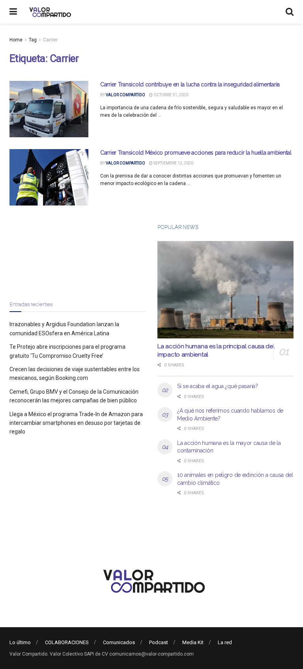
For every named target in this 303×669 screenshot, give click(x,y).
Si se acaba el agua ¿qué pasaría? (217, 386)
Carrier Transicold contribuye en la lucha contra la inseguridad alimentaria (190, 84)
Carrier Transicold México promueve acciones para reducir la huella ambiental (196, 152)
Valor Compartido (125, 95)
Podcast (158, 642)
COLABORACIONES (67, 642)
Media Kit (193, 642)
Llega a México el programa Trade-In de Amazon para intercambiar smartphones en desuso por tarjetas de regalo (76, 423)
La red (225, 642)
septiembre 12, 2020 (173, 163)
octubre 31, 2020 (170, 95)
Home (15, 40)
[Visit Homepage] (49, 12)
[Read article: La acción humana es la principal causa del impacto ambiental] (225, 289)
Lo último (20, 642)
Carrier (50, 40)
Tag (33, 40)
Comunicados (119, 642)
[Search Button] (290, 12)
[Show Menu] (13, 12)
